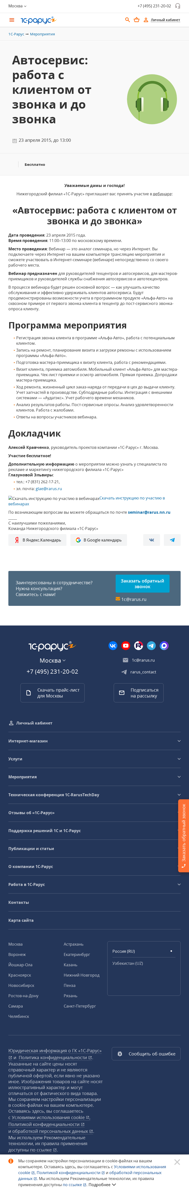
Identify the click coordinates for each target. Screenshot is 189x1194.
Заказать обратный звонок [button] (142, 583)
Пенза (70, 985)
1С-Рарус (16, 33)
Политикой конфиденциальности (69, 1172)
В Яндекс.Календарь (42, 540)
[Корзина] (137, 20)
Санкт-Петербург (80, 1006)
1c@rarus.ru (133, 599)
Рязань (70, 995)
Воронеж (17, 954)
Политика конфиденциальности (53, 1057)
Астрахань (73, 944)
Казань (70, 964)
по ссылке (41, 1150)
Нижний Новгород (81, 975)
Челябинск (18, 1016)
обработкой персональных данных (50, 1131)
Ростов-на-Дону (23, 995)
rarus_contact (143, 672)
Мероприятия (42, 33)
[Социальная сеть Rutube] (138, 645)
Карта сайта (21, 920)
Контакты (18, 902)
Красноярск (19, 975)
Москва (15, 944)
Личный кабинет (34, 723)
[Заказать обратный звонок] (178, 6)
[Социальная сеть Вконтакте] (113, 645)
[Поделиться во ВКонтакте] (151, 540)
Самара (15, 1006)
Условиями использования (51, 1117)
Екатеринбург (77, 954)
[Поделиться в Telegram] (172, 540)
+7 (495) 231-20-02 (154, 6)
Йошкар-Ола (20, 964)
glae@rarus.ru (49, 488)
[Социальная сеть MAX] (164, 645)
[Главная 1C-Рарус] (70, 20)
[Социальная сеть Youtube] (125, 645)
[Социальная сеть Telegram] (151, 645)
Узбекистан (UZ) (127, 963)
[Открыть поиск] (128, 20)
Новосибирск (21, 985)
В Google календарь (103, 540)
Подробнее (99, 1184)
